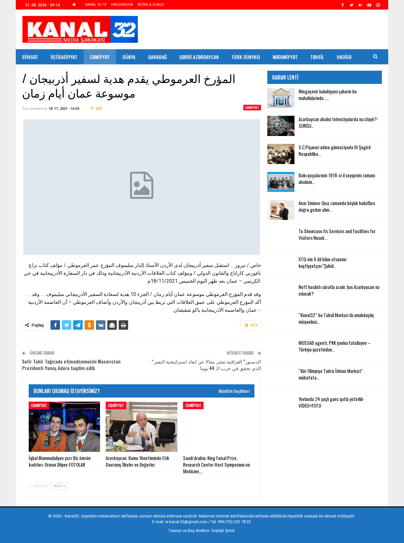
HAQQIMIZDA (122, 5)
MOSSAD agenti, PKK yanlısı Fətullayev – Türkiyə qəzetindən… (335, 346)
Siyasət (30, 56)
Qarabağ (157, 56)
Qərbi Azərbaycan (199, 56)
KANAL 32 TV (95, 5)
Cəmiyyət (100, 56)
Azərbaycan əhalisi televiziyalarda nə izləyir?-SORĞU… (338, 122)
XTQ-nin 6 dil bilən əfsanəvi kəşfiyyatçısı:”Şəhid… (322, 262)
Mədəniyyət (285, 56)
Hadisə (344, 56)
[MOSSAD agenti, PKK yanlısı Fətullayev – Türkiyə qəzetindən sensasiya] (280, 349)
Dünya (128, 56)
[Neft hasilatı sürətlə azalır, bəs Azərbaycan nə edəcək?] (280, 294)
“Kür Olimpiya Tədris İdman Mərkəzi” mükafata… (331, 374)
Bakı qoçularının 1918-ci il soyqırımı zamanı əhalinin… (337, 178)
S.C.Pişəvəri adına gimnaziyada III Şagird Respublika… (335, 150)
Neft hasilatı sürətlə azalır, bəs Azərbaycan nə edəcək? (339, 290)
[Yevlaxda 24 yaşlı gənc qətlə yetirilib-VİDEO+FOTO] (280, 406)
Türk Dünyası (245, 56)
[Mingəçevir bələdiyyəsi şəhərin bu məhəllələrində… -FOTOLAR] (280, 98)
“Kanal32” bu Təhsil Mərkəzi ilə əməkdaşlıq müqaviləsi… (336, 318)
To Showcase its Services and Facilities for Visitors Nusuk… (337, 234)
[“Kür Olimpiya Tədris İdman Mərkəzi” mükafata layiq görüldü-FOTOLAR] (280, 378)
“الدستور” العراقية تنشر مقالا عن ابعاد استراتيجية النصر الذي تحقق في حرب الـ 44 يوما (206, 364)
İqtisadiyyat (64, 56)
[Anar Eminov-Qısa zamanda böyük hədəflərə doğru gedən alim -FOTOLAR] (280, 210)
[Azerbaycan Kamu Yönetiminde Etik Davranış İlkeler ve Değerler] (141, 427)
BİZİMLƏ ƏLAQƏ (151, 5)
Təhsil (317, 56)
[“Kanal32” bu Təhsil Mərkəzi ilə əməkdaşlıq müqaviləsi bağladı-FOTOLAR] (280, 322)
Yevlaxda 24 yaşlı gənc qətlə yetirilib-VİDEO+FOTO (332, 402)
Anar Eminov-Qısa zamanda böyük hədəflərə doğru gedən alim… (337, 206)
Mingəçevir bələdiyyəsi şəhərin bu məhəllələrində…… (328, 94)
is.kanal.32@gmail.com (186, 521)
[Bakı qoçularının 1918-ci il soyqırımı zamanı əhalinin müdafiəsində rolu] (280, 182)
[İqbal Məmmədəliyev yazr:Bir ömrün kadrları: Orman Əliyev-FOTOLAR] (64, 427)
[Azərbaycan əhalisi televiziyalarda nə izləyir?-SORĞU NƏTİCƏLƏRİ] (280, 126)
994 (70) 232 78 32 (234, 521)
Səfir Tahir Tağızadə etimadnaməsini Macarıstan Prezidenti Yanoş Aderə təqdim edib (71, 364)
